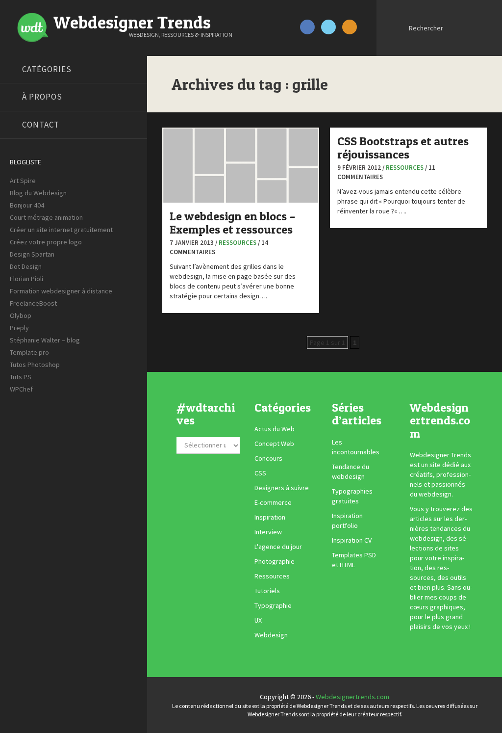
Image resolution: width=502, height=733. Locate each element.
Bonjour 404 (27, 205)
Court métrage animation (46, 217)
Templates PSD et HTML (354, 559)
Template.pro (29, 352)
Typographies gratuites (352, 496)
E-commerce (273, 502)
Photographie (274, 561)
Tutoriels (267, 591)
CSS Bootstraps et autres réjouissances (403, 147)
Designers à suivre (281, 488)
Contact (40, 124)
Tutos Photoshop (35, 364)
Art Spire (23, 180)
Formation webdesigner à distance (61, 291)
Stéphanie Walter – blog (45, 340)
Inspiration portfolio (347, 520)
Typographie (273, 606)
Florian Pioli (26, 278)
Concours (268, 458)
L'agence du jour (278, 547)
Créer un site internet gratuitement (61, 229)
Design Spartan (32, 254)
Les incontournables (355, 447)
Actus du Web (274, 429)
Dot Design (26, 266)
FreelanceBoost (33, 303)
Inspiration (269, 517)
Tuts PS (20, 376)
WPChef (21, 389)
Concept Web (274, 444)
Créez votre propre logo (46, 241)
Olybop (20, 315)
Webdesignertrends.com (352, 696)
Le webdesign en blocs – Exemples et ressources (233, 222)
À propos (42, 96)
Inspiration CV (352, 540)
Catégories (47, 69)
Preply (19, 327)
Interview (268, 532)
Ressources (237, 242)
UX (258, 620)
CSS (260, 473)
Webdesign (271, 635)
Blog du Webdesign (38, 192)
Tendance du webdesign (350, 471)
